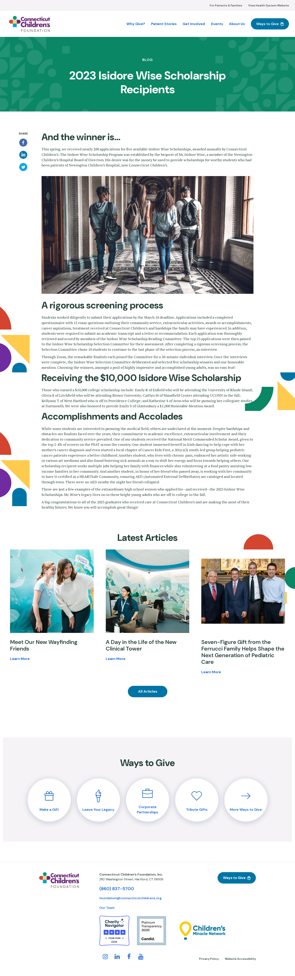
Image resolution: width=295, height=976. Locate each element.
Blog (147, 60)
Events (217, 23)
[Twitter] (23, 167)
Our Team (107, 908)
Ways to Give (267, 23)
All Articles (147, 691)
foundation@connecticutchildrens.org (130, 898)
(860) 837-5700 (116, 889)
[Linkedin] (23, 155)
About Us (237, 23)
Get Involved (194, 23)
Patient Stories (164, 23)
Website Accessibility (240, 959)
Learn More (20, 658)
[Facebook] (23, 142)
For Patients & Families (226, 5)
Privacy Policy (209, 959)
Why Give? (135, 23)
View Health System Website (268, 5)
